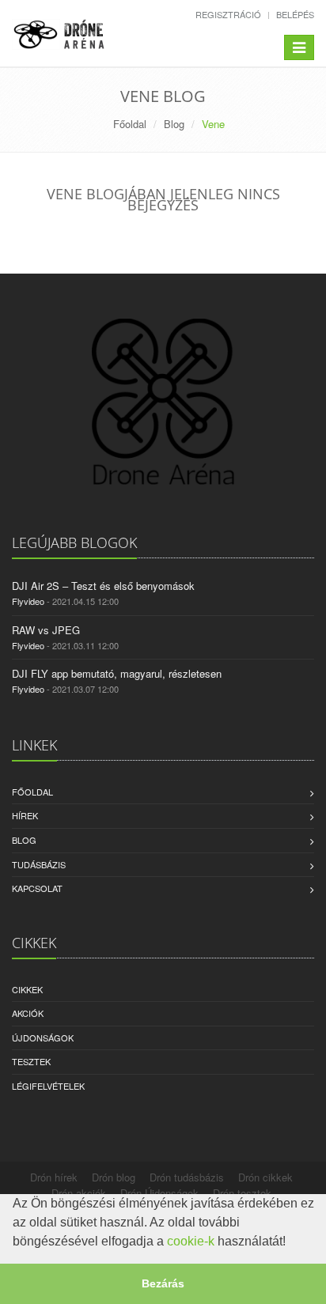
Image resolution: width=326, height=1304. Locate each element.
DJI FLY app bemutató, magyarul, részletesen (117, 673)
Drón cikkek (265, 1177)
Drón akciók (78, 1192)
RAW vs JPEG (46, 629)
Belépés (295, 14)
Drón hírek (54, 1177)
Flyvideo (28, 601)
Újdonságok (43, 1037)
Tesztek (31, 1061)
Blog (174, 123)
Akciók (28, 1013)
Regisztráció (228, 14)
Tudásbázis (39, 864)
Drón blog (113, 1177)
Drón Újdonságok (159, 1192)
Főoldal (129, 123)
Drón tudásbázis (187, 1177)
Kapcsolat (37, 888)
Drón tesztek (242, 1192)
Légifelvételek (48, 1085)
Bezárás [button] (163, 1283)
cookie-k (190, 1241)
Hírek (25, 815)
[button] (291, 1243)
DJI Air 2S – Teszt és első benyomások (103, 585)
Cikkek (27, 989)
